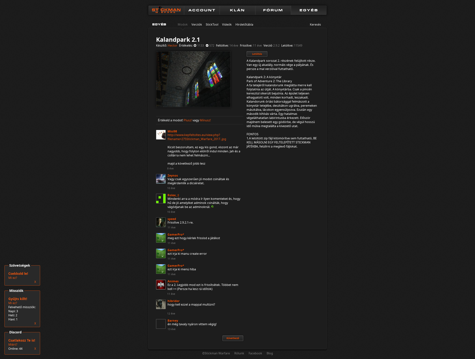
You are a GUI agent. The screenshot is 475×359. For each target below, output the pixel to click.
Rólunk (239, 353)
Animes (173, 281)
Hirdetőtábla (244, 24)
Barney (173, 321)
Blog (270, 353)
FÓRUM (273, 10)
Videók (227, 24)
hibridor (174, 301)
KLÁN (237, 10)
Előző (161, 79)
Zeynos (173, 175)
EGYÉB (308, 10)
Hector (172, 45)
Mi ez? (12, 303)
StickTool (212, 24)
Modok (183, 24)
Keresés (315, 24)
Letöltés (257, 54)
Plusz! (188, 120)
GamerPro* (176, 234)
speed (172, 219)
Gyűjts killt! (17, 298)
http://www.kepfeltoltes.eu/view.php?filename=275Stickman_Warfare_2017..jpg (197, 137)
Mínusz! (205, 120)
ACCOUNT (202, 10)
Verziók (196, 24)
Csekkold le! (18, 273)
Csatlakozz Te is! (21, 340)
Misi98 (172, 131)
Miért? (12, 344)
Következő (222, 79)
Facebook (255, 353)
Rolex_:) (173, 195)
